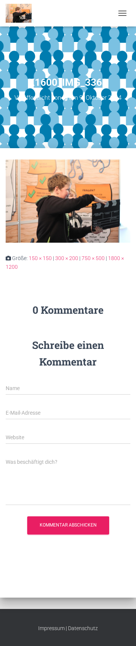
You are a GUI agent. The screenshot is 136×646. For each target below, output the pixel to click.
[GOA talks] (23, 13)
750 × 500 (93, 258)
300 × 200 (66, 258)
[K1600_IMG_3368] (68, 201)
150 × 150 (40, 258)
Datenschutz (83, 628)
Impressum (51, 628)
